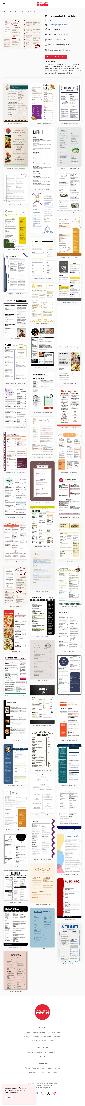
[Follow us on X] (49, 1093)
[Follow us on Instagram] (43, 1093)
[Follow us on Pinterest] (55, 1093)
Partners (49, 1068)
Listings (27, 1036)
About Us (35, 1068)
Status (54, 1072)
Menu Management (39, 1032)
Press (42, 1068)
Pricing (27, 1068)
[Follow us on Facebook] (36, 1093)
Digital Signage (54, 1032)
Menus (5, 12)
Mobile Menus (46, 1036)
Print (28, 1052)
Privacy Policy (45, 1072)
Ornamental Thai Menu (29, 12)
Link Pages (36, 1041)
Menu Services (47, 1041)
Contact (57, 1068)
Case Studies (37, 1052)
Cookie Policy (14, 1092)
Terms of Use (33, 1072)
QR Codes (57, 1036)
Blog (45, 1052)
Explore (42, 1056)
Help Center (53, 1052)
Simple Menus (15, 12)
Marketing (35, 1036)
